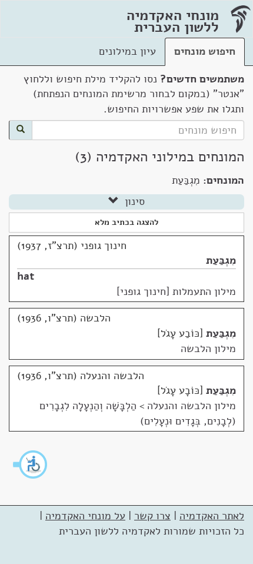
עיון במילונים (127, 51)
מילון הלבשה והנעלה (191, 406)
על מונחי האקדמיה (85, 516)
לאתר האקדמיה (211, 516)
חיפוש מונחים (204, 51)
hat (25, 276)
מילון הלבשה (208, 348)
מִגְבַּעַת (221, 260)
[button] (30, 464)
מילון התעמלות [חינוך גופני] (176, 291)
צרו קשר (152, 516)
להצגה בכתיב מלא (126, 222)
